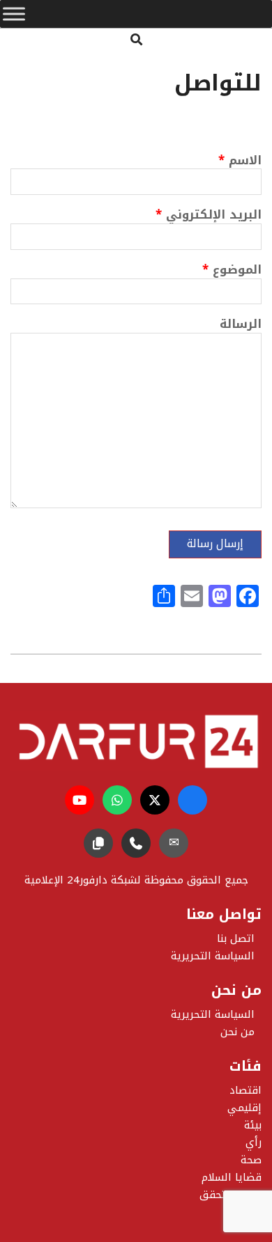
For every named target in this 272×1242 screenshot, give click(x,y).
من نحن (237, 1031)
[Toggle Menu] (14, 14)
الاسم (240, 161)
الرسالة (241, 325)
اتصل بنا (236, 938)
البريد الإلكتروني (209, 216)
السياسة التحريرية (213, 1014)
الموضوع (232, 271)
